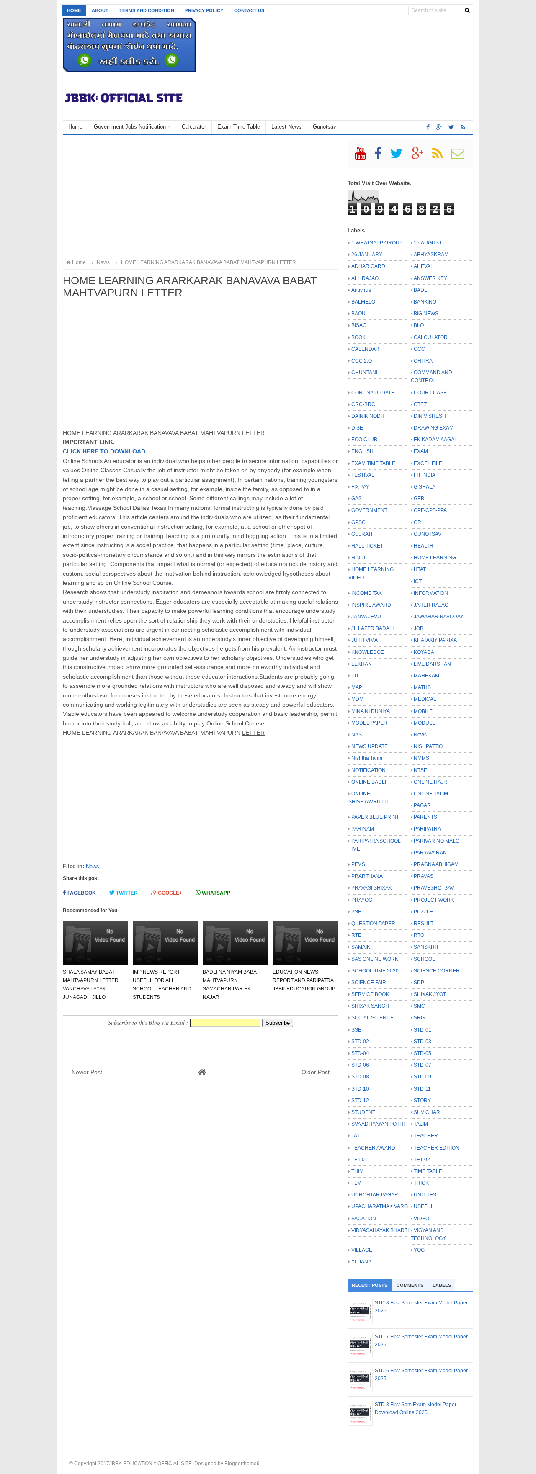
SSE (356, 1030)
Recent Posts (369, 1285)
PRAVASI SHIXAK (371, 888)
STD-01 (422, 1030)
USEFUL (424, 1206)
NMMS (421, 758)
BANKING (425, 302)
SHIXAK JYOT (430, 994)
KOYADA (424, 652)
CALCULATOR (431, 337)
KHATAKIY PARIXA (435, 640)
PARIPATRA (427, 829)
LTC (356, 676)
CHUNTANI (364, 373)
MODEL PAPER (369, 723)
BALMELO (363, 302)
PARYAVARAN (430, 853)
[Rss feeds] (463, 127)
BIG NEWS (426, 313)
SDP (419, 982)
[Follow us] (451, 127)
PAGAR (422, 805)
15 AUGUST (428, 243)
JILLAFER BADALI (372, 628)
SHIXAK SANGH (370, 1006)
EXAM (421, 451)
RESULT (423, 923)
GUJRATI (361, 534)
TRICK (421, 1183)
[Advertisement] (200, 197)
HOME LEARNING (435, 558)
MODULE (425, 723)
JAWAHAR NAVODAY (439, 617)
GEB (419, 499)
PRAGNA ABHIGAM (436, 864)
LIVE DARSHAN (432, 664)
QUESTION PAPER (373, 923)
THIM (357, 1171)
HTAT (420, 569)
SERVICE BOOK (370, 994)
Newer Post (87, 1072)
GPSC (358, 522)
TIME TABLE (428, 1171)
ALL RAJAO (365, 278)
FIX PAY (360, 487)
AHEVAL (423, 266)
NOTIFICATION (368, 770)
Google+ (169, 893)
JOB (418, 628)
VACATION (363, 1219)
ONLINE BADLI (368, 782)
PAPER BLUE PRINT (375, 817)
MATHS (422, 687)
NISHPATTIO (428, 746)
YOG (419, 1250)
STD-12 (360, 1101)
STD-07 (422, 1065)
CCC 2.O (361, 361)
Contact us (249, 10)
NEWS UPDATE (369, 746)
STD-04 (360, 1053)
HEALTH (423, 546)
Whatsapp (215, 893)
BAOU (358, 313)
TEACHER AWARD (373, 1148)
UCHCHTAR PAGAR (374, 1195)
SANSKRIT (426, 947)
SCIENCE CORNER (437, 971)
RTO (419, 935)
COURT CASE (430, 393)
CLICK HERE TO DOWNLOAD (104, 451)
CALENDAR (365, 349)
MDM (357, 699)
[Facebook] (381, 156)
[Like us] (428, 127)
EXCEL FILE (428, 463)
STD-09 (422, 1077)
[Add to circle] (439, 127)
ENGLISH (362, 451)
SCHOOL (424, 959)
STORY (422, 1101)
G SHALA (425, 487)
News (92, 866)
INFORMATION (431, 593)
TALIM (421, 1124)
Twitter (126, 893)
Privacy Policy (204, 10)
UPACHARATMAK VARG (379, 1206)
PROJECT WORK (434, 900)
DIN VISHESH (430, 416)
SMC (419, 1006)
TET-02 (422, 1160)
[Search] (467, 10)
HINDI (358, 558)
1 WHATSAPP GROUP (377, 243)
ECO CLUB (364, 439)
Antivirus (361, 290)
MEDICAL (425, 699)
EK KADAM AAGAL (435, 439)
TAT (355, 1136)
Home (74, 10)
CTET (420, 404)
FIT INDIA (425, 475)
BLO (419, 325)
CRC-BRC (363, 404)
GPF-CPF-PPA (430, 510)
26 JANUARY (366, 254)
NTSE (420, 770)
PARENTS (425, 817)
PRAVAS (423, 876)
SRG (419, 1018)
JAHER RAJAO (431, 605)
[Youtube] (364, 156)
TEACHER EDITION (436, 1148)
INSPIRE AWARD (371, 605)
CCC (419, 349)
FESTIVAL (362, 475)
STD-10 (360, 1089)
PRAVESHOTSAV (434, 888)
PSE (356, 912)
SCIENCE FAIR (368, 982)
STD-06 (360, 1065)
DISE (357, 428)
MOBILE (423, 711)
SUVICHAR (427, 1112)
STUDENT (363, 1112)
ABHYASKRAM (431, 254)
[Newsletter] (461, 156)
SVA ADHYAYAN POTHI (378, 1124)
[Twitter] (400, 156)
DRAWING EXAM (434, 428)
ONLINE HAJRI (431, 782)
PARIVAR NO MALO (436, 841)
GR (417, 522)
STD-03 (422, 1041)
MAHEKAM (426, 676)
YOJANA (361, 1262)
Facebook (81, 893)
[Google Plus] (421, 156)
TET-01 (359, 1160)
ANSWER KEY (430, 278)
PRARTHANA (367, 876)
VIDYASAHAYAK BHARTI (380, 1230)
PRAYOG (361, 900)
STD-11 (422, 1089)
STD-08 (360, 1077)
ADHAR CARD (368, 266)
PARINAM (362, 829)
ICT (418, 581)
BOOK (358, 337)
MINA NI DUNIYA (370, 711)
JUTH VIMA (364, 640)
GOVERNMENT (369, 510)
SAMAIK (360, 947)
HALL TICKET (367, 546)
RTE (356, 935)
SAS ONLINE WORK (374, 959)
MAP (356, 687)
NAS (356, 735)
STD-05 (422, 1053)
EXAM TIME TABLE (373, 463)
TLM (356, 1183)
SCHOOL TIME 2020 (375, 971)
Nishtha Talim (366, 758)
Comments (410, 1285)
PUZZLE (423, 912)
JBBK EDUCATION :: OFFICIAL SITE (150, 1463)
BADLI (421, 290)
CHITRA (423, 361)
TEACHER (426, 1136)
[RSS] (441, 156)
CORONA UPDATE (372, 393)
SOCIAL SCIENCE (372, 1018)
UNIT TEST (426, 1195)
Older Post (316, 1072)
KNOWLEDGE (367, 652)
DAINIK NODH (367, 416)
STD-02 (360, 1041)
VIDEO (421, 1219)
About (100, 10)
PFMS (358, 864)
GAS (356, 499)
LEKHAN (361, 664)
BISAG (358, 325)
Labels (442, 1285)
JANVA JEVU (366, 617)
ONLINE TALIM (431, 794)
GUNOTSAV (427, 534)
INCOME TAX (366, 593)
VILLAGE (361, 1250)
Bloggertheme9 (242, 1463)
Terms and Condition (146, 10)
